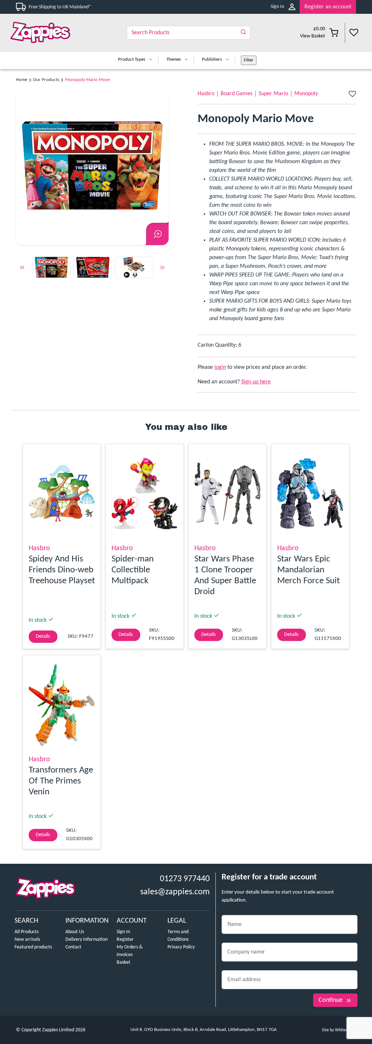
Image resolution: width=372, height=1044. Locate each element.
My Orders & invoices (130, 951)
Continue (331, 1000)
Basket (123, 962)
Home (21, 79)
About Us (74, 932)
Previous (22, 268)
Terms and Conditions (178, 935)
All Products (27, 932)
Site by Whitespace (339, 1030)
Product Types (131, 59)
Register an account (327, 7)
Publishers (212, 59)
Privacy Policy (181, 947)
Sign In (277, 6)
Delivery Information (86, 939)
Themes (173, 59)
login (220, 367)
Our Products (46, 79)
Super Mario (273, 94)
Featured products (33, 947)
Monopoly (306, 94)
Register (125, 939)
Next (162, 268)
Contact (73, 947)
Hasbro (206, 94)
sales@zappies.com (175, 892)
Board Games (236, 94)
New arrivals (27, 939)
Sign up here (256, 382)
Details (43, 636)
